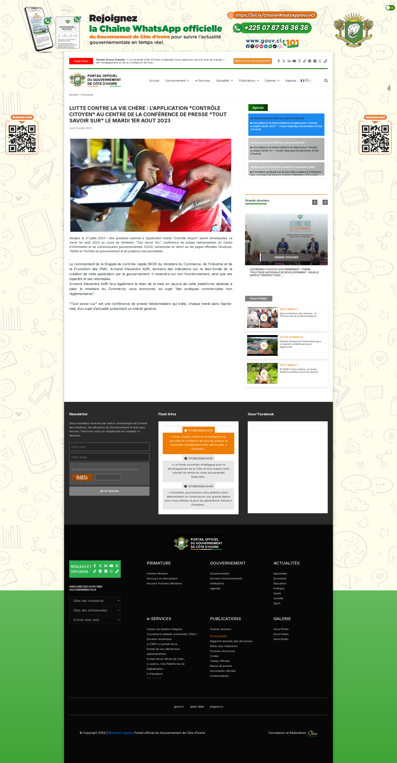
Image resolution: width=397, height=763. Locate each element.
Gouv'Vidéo (281, 634)
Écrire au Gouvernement (254, 60)
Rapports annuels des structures (231, 641)
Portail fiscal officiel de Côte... (166, 658)
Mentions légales (120, 732)
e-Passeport (155, 673)
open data (197, 706)
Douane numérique (159, 639)
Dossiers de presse (222, 651)
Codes (214, 656)
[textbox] (95, 601)
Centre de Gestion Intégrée (164, 629)
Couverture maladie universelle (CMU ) (172, 634)
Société (278, 598)
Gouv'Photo (281, 629)
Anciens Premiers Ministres (164, 583)
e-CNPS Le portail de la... (163, 644)
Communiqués (219, 675)
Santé (277, 593)
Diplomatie (280, 573)
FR (306, 80)
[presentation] (314, 202)
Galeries (272, 80)
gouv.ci (179, 706)
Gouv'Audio (281, 639)
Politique (279, 588)
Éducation (280, 583)
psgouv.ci (216, 706)
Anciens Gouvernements (226, 578)
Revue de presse (221, 665)
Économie (280, 578)
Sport (277, 603)
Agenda (291, 80)
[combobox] (95, 601)
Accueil (154, 80)
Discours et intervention (162, 578)
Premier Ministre (157, 573)
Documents (219, 636)
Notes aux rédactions (224, 646)
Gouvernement (219, 573)
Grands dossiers (220, 629)
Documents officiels (223, 670)
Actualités (225, 80)
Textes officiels (220, 661)
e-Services (202, 80)
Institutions (217, 583)
